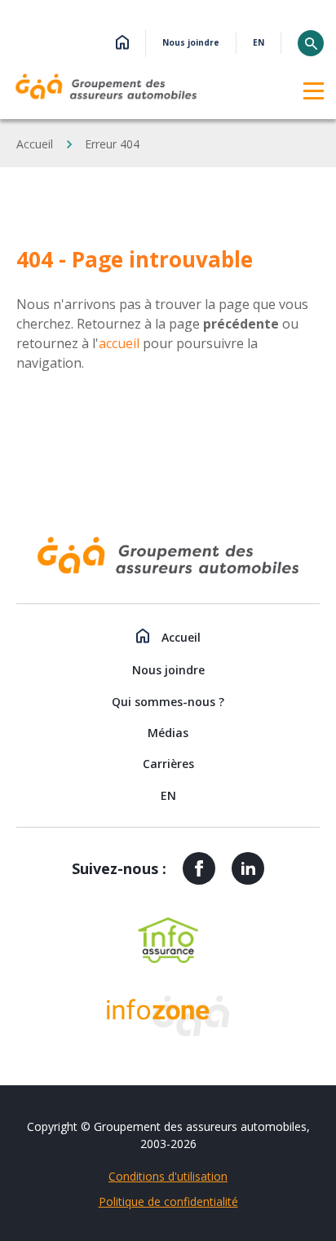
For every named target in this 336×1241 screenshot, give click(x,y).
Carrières (168, 763)
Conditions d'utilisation (168, 1176)
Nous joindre (190, 43)
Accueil (34, 144)
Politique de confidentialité (168, 1201)
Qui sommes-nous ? (168, 701)
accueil (119, 343)
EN (258, 43)
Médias (168, 732)
